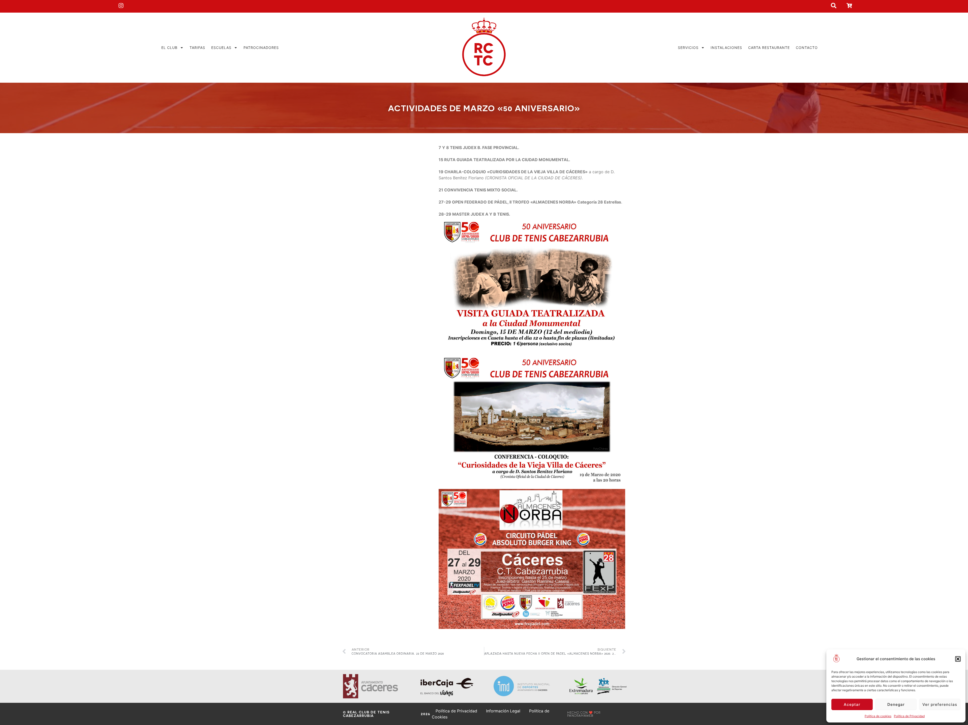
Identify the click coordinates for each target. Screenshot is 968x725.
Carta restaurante (769, 47)
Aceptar (852, 704)
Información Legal (503, 710)
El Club (169, 47)
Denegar (896, 704)
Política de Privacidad (909, 716)
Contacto (807, 47)
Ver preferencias (939, 704)
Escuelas (221, 47)
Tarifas (197, 47)
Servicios (688, 47)
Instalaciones (726, 47)
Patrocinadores (261, 47)
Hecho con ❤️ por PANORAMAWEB (583, 714)
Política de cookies (878, 716)
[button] (957, 658)
